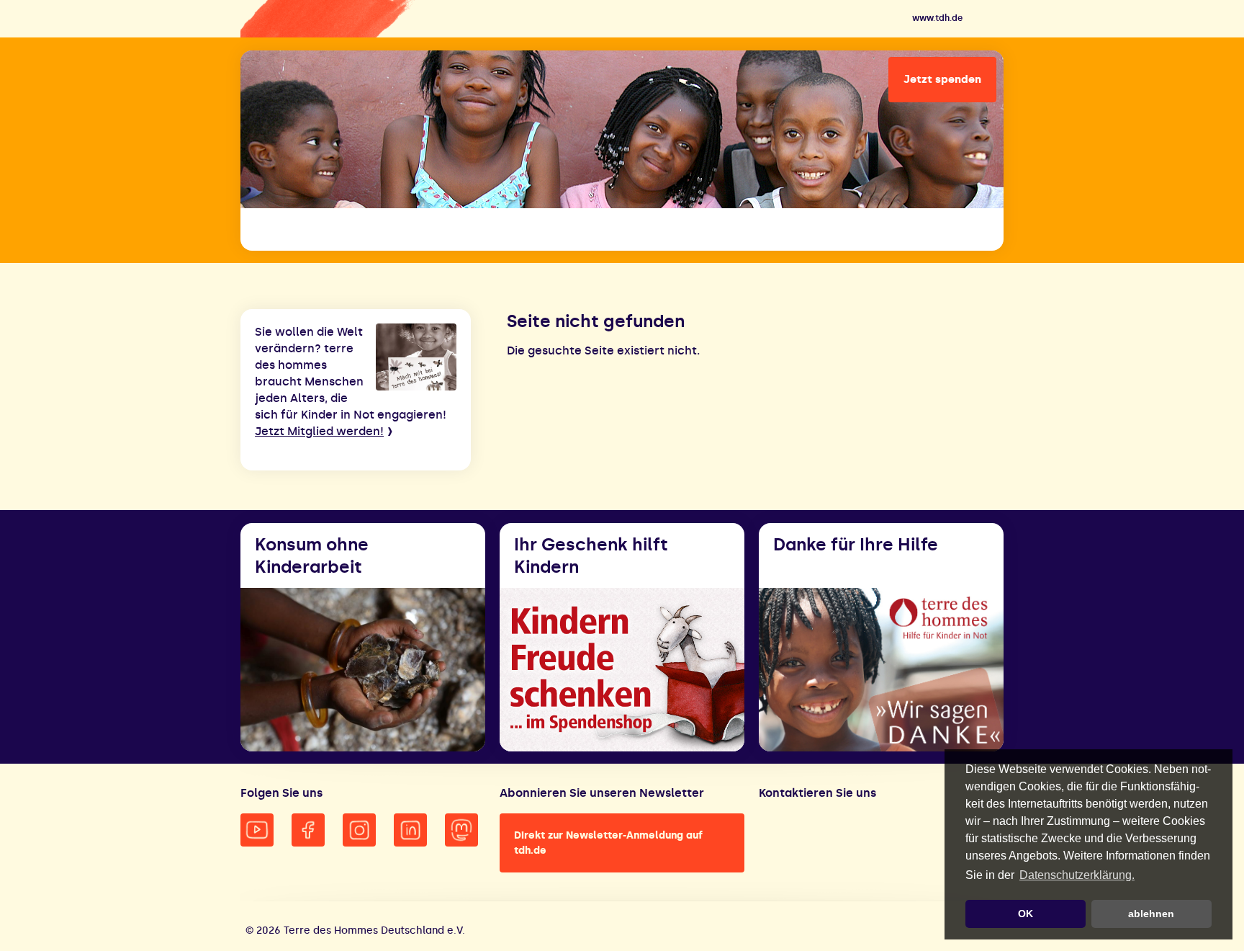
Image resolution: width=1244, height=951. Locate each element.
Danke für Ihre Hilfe (855, 544)
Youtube (257, 830)
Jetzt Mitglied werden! (319, 431)
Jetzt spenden (942, 79)
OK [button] (1025, 913)
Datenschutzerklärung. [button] (1077, 875)
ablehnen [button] (1151, 913)
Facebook (308, 830)
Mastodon (461, 830)
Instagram (359, 830)
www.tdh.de (937, 18)
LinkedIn (410, 830)
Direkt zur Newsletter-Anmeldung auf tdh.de (608, 843)
